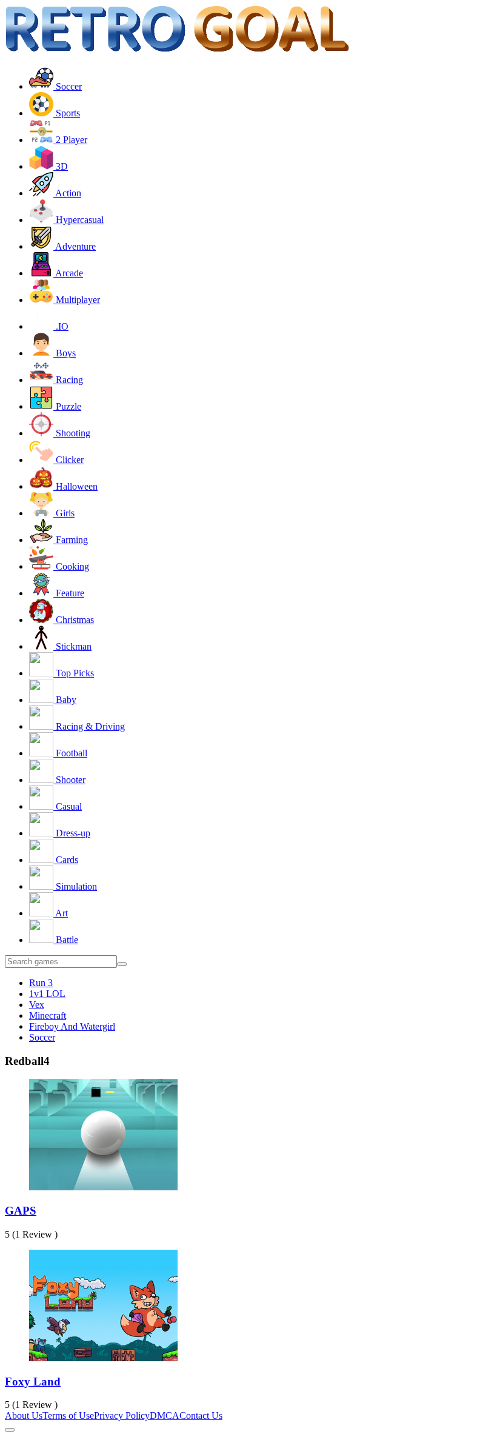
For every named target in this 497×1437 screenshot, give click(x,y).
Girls (64, 513)
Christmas (73, 620)
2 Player (70, 140)
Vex (36, 1004)
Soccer (67, 86)
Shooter (69, 780)
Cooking (71, 566)
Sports (66, 113)
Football (70, 753)
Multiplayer (76, 300)
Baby (64, 700)
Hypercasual (78, 220)
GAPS (20, 1210)
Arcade (68, 273)
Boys (64, 353)
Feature (68, 593)
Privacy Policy (122, 1415)
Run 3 (41, 983)
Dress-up (71, 833)
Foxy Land (33, 1381)
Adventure (74, 246)
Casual (67, 806)
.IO (60, 326)
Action (67, 193)
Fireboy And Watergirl (72, 1026)
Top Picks (73, 673)
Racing (68, 380)
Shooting (71, 433)
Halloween (75, 486)
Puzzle (67, 406)
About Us (23, 1415)
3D (60, 166)
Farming (70, 540)
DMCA (164, 1415)
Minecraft (47, 1015)
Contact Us (200, 1415)
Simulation (75, 886)
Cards (65, 860)
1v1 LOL (47, 994)
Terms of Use (68, 1415)
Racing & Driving (89, 726)
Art (60, 913)
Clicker (68, 460)
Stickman (72, 646)
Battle (65, 940)
